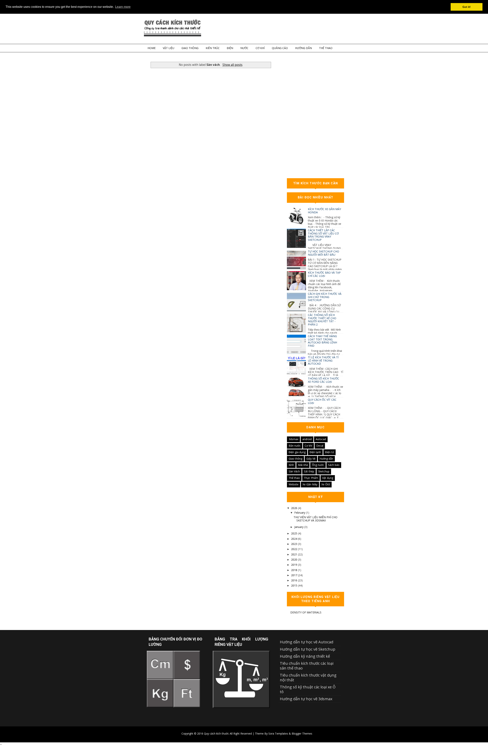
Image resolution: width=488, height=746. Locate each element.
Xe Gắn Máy (310, 484)
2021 (294, 554)
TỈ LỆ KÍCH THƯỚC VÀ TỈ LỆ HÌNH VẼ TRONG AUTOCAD (323, 360)
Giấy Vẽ (310, 458)
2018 (294, 570)
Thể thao (294, 478)
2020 (294, 559)
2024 (294, 539)
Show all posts (232, 65)
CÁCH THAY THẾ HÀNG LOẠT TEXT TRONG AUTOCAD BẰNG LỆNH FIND (322, 340)
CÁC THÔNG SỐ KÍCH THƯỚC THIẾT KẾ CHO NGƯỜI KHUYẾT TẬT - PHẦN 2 (322, 319)
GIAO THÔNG (189, 48)
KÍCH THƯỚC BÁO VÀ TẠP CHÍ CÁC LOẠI (324, 274)
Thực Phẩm (311, 478)
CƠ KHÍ (260, 48)
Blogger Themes (302, 733)
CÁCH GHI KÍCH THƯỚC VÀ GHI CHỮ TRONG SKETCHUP (324, 297)
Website (294, 484)
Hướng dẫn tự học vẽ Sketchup (307, 649)
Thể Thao (325, 48)
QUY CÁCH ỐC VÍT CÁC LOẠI (322, 401)
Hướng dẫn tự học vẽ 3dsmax (306, 698)
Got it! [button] (466, 6)
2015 (294, 585)
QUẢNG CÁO (280, 48)
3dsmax (293, 439)
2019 (294, 564)
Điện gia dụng (297, 452)
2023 (294, 544)
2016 (294, 580)
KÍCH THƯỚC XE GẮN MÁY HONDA (324, 210)
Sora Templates (278, 733)
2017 (294, 575)
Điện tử (329, 452)
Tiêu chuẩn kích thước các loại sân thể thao (306, 665)
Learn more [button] (123, 6)
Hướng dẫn (326, 458)
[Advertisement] (315, 117)
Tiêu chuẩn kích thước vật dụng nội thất (308, 677)
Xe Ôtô (325, 484)
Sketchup (323, 471)
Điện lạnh (315, 452)
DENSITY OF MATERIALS (305, 612)
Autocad (321, 439)
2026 (294, 508)
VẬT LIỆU (168, 48)
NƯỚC (244, 48)
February (299, 512)
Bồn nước (295, 445)
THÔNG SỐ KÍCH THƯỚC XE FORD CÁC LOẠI (323, 380)
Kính (291, 465)
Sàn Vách (294, 471)
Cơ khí (308, 445)
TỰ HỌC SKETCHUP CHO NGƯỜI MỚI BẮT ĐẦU (323, 253)
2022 (294, 549)
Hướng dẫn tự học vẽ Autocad (306, 641)
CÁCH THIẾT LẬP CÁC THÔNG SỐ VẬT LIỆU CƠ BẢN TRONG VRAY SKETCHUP (323, 235)
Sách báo (334, 465)
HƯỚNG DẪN (303, 48)
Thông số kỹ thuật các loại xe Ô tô (308, 689)
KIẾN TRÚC (213, 48)
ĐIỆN (230, 48)
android (307, 439)
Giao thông (295, 458)
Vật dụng (327, 478)
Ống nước (318, 465)
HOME (152, 48)
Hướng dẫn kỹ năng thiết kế (305, 656)
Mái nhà (303, 465)
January (298, 527)
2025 (294, 533)
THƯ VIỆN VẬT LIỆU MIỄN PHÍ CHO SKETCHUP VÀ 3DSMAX (315, 518)
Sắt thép (309, 471)
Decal (319, 445)
